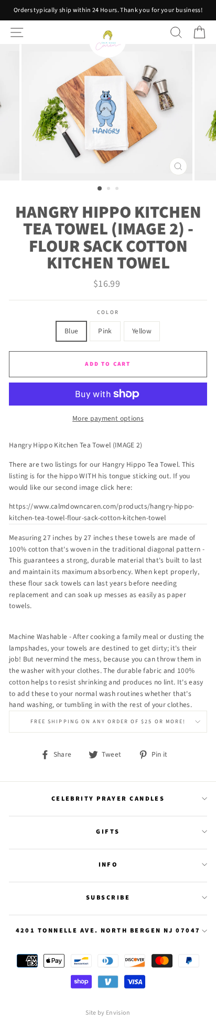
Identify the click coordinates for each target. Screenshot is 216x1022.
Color (107, 312)
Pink (105, 331)
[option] (108, 10)
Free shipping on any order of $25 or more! (108, 721)
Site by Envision (107, 1012)
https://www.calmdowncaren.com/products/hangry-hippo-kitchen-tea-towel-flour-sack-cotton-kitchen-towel (102, 512)
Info (108, 864)
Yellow (142, 331)
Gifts (108, 831)
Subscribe (108, 897)
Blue (71, 331)
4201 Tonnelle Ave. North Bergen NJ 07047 (108, 930)
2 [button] (109, 189)
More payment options (108, 418)
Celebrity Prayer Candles (108, 798)
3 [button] (118, 189)
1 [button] (100, 189)
